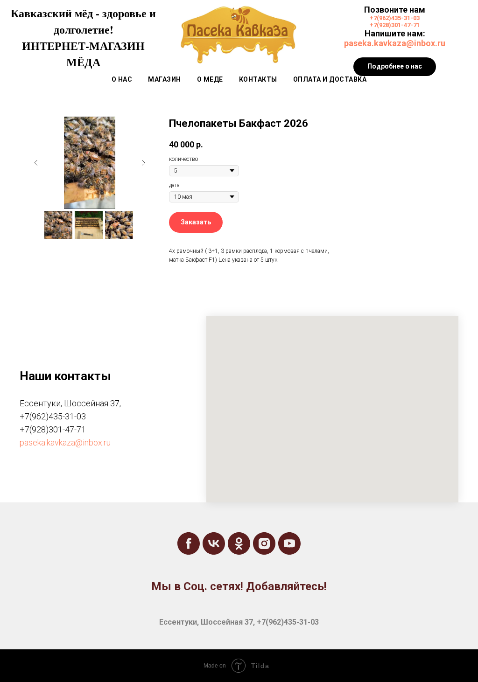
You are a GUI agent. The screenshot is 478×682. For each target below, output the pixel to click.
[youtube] (289, 543)
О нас (122, 79)
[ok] (239, 543)
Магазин (164, 79)
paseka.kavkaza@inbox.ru (394, 43)
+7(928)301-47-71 (395, 24)
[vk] (214, 543)
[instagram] (264, 543)
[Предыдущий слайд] (36, 163)
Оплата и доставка (330, 79)
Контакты (258, 79)
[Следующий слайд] (143, 163)
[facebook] (188, 543)
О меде (210, 79)
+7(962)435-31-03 (395, 17)
